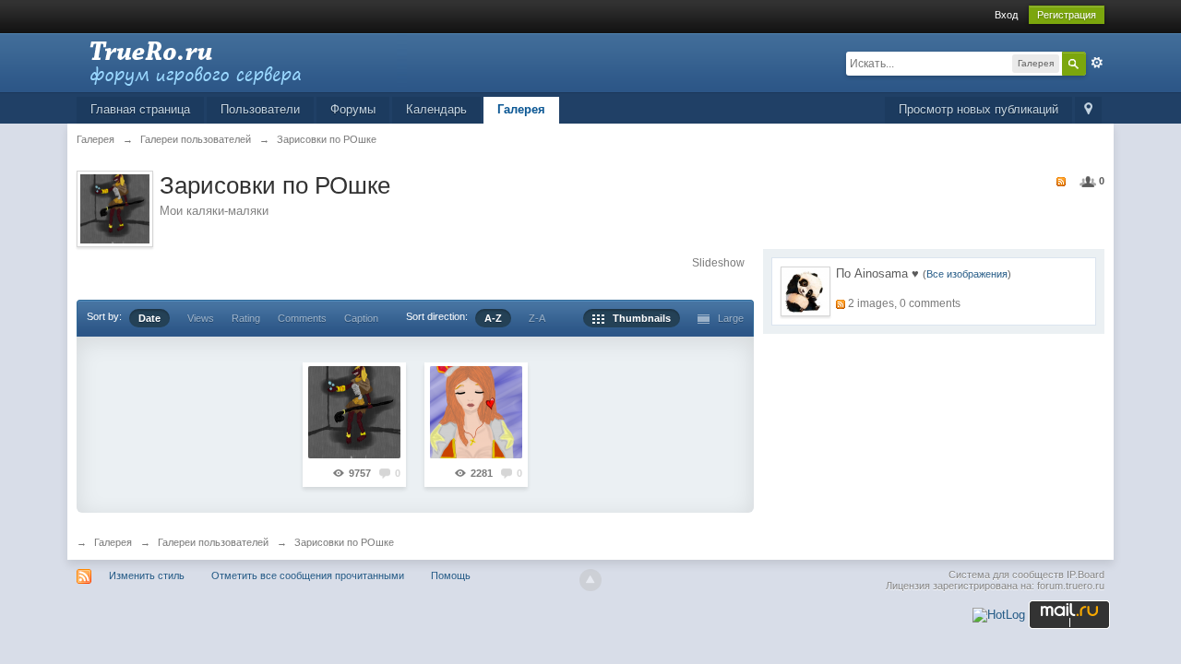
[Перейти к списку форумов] (242, 61)
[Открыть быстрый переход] (1088, 110)
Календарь (436, 109)
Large (727, 318)
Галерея (521, 109)
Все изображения (967, 273)
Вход (1006, 14)
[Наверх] (590, 580)
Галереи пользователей (213, 542)
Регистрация (1066, 14)
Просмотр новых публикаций (978, 109)
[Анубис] (354, 412)
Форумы (353, 109)
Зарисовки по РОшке (344, 542)
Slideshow (718, 262)
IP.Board (1085, 574)
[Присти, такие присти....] (476, 412)
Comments (302, 318)
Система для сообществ (1006, 574)
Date (149, 318)
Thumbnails (637, 318)
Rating (246, 318)
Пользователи (260, 109)
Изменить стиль (147, 575)
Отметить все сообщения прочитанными (307, 575)
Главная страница (140, 109)
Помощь (451, 575)
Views (200, 318)
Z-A (537, 318)
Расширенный (1097, 62)
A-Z (493, 318)
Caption (361, 318)
